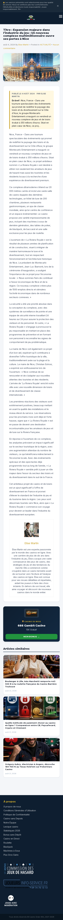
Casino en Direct (11, 838)
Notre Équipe (10, 822)
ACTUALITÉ (45, 44)
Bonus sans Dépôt (12, 834)
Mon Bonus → (31, 636)
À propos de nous (12, 806)
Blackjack (8, 847)
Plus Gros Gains (11, 855)
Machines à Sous (12, 850)
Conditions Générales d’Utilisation (20, 810)
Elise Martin (23, 44)
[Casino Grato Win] (31, 20)
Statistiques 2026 (12, 830)
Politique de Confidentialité (17, 814)
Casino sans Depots (13, 818)
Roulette (8, 842)
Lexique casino (11, 826)
